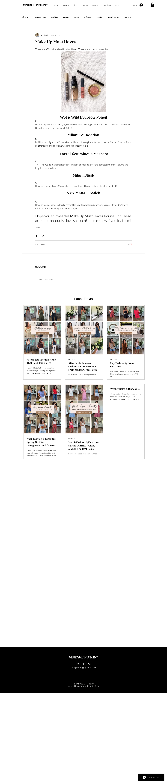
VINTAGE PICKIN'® (35, 5)
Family (99, 17)
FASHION (71, 359)
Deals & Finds (40, 17)
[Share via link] (43, 236)
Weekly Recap (113, 17)
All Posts (25, 17)
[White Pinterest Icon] (89, 664)
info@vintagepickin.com (84, 667)
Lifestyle (87, 17)
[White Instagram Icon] (78, 664)
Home (76, 17)
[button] (152, 4)
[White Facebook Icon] (83, 664)
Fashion (54, 17)
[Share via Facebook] (36, 236)
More (126, 17)
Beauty (66, 17)
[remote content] (83, 121)
